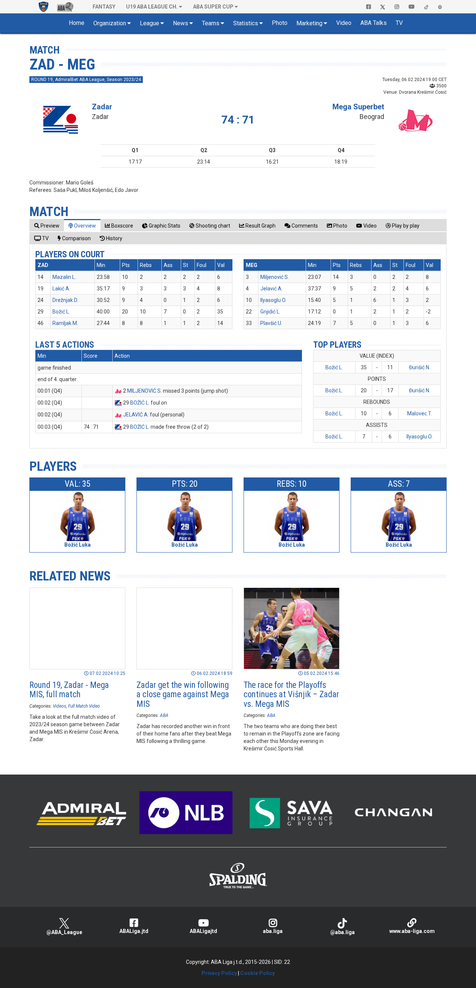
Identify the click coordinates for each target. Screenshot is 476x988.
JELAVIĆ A (135, 415)
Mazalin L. (64, 277)
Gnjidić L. (270, 312)
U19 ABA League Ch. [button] (152, 7)
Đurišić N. (419, 367)
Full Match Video (84, 706)
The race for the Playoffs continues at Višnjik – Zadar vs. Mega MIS (291, 694)
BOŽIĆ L (139, 403)
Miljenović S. (274, 277)
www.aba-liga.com (412, 931)
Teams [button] (210, 23)
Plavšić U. (271, 323)
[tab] (47, 225)
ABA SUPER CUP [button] (213, 7)
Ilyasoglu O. (273, 300)
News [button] (180, 23)
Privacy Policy (219, 973)
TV (399, 22)
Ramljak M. (65, 323)
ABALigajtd (203, 931)
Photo (279, 22)
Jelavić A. (271, 289)
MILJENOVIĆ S (144, 391)
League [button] (149, 23)
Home (76, 22)
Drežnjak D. (65, 300)
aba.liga (273, 931)
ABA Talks (373, 22)
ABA (164, 715)
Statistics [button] (245, 23)
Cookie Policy (257, 973)
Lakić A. (61, 289)
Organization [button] (109, 23)
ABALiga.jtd (133, 931)
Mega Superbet (358, 106)
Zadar (102, 106)
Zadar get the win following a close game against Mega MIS (182, 694)
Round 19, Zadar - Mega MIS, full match (69, 689)
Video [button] (343, 22)
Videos (59, 706)
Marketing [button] (309, 23)
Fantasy (104, 7)
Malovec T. (419, 413)
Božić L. (61, 312)
